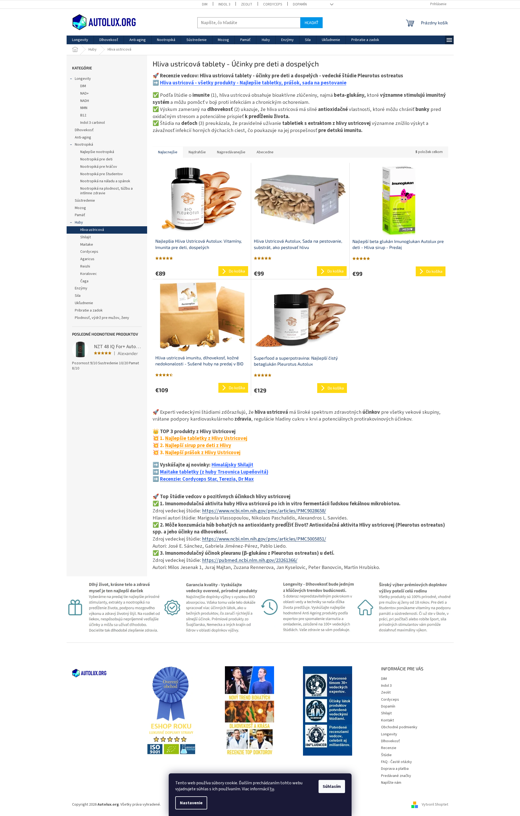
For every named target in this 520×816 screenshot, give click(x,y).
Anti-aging (83, 137)
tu (272, 789)
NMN (83, 108)
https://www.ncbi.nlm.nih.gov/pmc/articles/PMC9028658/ (264, 510)
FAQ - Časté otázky (396, 762)
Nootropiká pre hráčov (98, 166)
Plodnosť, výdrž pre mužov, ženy (102, 318)
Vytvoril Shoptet (435, 804)
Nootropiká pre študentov (101, 174)
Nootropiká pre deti (96, 159)
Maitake (86, 244)
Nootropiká (84, 144)
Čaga (84, 281)
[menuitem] (80, 40)
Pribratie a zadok (89, 310)
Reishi (85, 266)
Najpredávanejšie (231, 152)
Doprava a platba (395, 768)
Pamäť (80, 215)
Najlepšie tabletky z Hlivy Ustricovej (206, 438)
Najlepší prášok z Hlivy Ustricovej (202, 452)
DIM (204, 4)
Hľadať (311, 22)
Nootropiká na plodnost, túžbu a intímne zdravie (106, 191)
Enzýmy (81, 288)
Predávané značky (396, 776)
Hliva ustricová (92, 230)
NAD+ (84, 93)
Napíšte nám (391, 782)
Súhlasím (332, 786)
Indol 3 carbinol (92, 122)
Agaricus (87, 259)
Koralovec (88, 274)
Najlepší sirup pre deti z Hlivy (198, 445)
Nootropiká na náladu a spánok (105, 181)
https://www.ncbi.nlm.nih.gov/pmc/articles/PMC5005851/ (264, 538)
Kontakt (387, 720)
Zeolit (246, 4)
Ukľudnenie (84, 303)
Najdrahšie (197, 152)
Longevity (83, 78)
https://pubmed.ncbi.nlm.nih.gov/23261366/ (250, 560)
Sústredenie (85, 200)
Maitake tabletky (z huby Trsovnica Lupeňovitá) (214, 471)
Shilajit (85, 237)
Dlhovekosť (84, 130)
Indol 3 (224, 4)
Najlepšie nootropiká (97, 152)
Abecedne (265, 152)
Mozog (80, 208)
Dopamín (300, 4)
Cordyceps (272, 4)
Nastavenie (191, 803)
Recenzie (388, 748)
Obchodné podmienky (399, 727)
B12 (83, 115)
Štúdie (386, 755)
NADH (84, 101)
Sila (78, 295)
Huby (79, 222)
